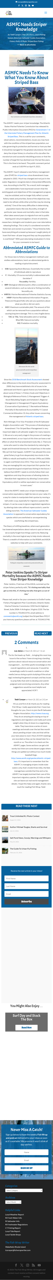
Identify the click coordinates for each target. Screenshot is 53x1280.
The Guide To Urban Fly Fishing (23, 848)
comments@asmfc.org (13, 616)
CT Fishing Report (13, 1228)
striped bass (22, 175)
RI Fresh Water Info (13, 1218)
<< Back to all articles (26, 44)
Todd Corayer (15, 34)
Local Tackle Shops (13, 1234)
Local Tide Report (12, 1231)
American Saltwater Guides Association (29, 38)
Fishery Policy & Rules (18, 41)
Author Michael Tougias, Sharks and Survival (28, 827)
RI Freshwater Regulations (16, 1224)
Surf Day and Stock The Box (26, 1017)
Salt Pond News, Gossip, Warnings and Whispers (30, 838)
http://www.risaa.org (40, 713)
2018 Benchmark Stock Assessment (27, 379)
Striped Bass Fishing (35, 41)
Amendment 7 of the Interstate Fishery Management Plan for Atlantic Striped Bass (27, 132)
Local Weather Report (14, 1214)
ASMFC (11, 73)
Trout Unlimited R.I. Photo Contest (24, 816)
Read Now (27, 1027)
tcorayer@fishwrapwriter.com (17, 1250)
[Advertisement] (26, 973)
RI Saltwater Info (12, 1221)
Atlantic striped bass (34, 416)
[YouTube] (33, 6)
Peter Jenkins (15, 572)
